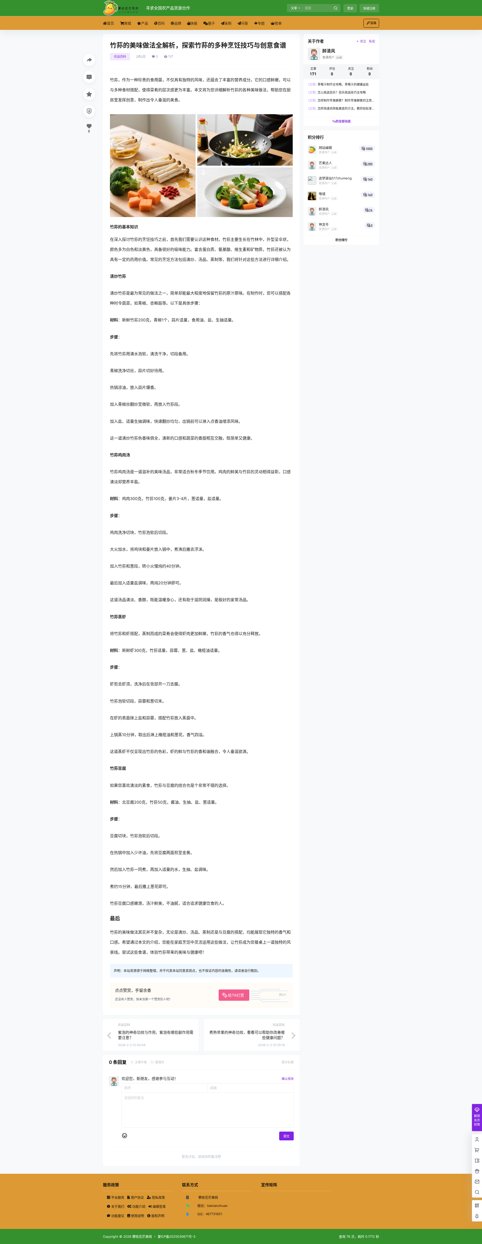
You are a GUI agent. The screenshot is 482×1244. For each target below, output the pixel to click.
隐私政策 (158, 1197)
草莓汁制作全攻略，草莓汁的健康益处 (338, 84)
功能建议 (117, 1216)
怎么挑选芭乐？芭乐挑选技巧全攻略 (337, 92)
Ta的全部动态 (341, 121)
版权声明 (157, 1216)
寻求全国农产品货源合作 (168, 8)
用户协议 (137, 1197)
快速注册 (369, 8)
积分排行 (341, 240)
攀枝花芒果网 (141, 1236)
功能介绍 (138, 1206)
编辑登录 (159, 1206)
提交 (286, 1136)
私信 (372, 41)
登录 (350, 8)
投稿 (373, 23)
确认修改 (288, 1079)
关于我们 (117, 1206)
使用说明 (137, 1216)
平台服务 (117, 1197)
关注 (363, 41)
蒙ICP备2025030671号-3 (176, 1236)
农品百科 (120, 56)
